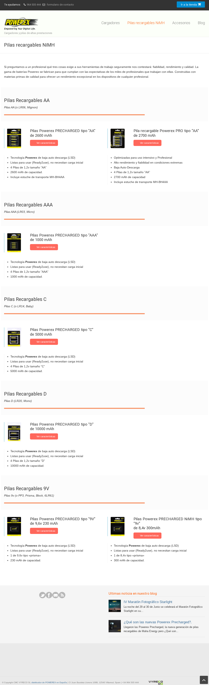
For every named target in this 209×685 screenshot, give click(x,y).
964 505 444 (34, 4)
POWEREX (22, 21)
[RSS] (62, 597)
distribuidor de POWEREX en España (49, 682)
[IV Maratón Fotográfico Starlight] (115, 611)
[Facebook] (49, 597)
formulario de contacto (60, 4)
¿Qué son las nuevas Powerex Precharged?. (158, 622)
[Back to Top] (204, 680)
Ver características (46, 143)
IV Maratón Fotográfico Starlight (148, 602)
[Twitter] (42, 597)
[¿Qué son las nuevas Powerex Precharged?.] (115, 631)
